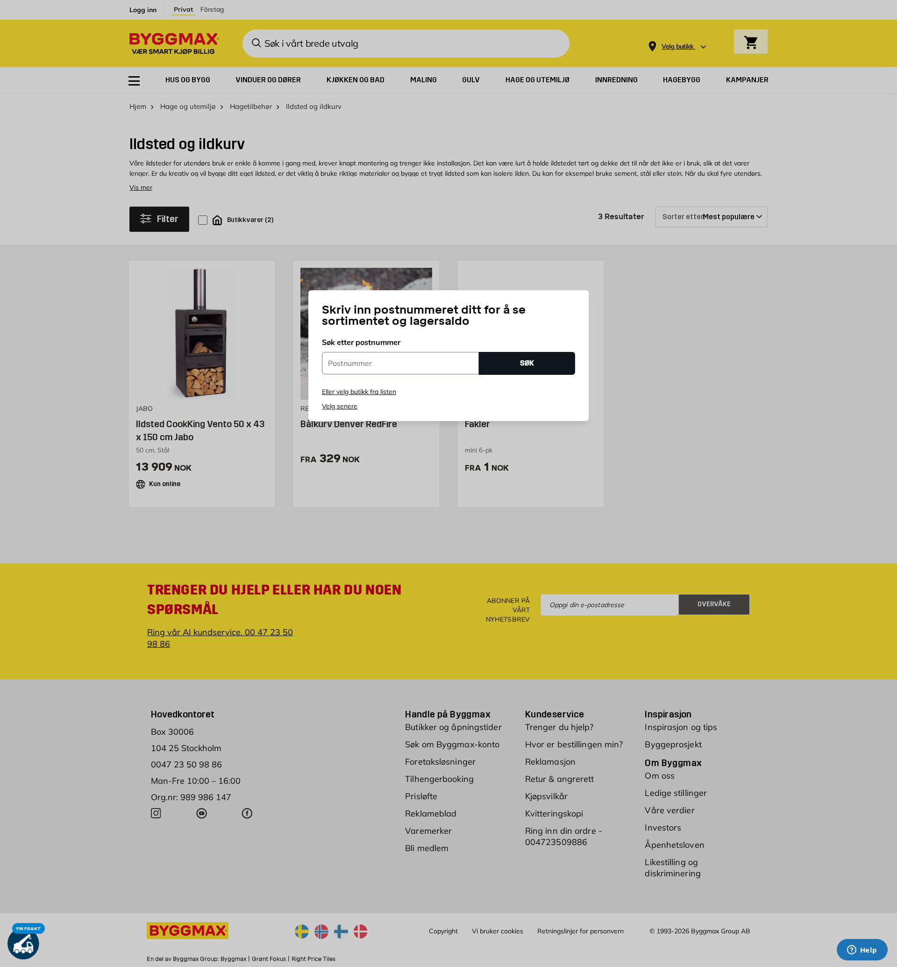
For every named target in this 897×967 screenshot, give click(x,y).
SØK (527, 362)
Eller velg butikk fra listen (359, 391)
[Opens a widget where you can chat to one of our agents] (862, 950)
